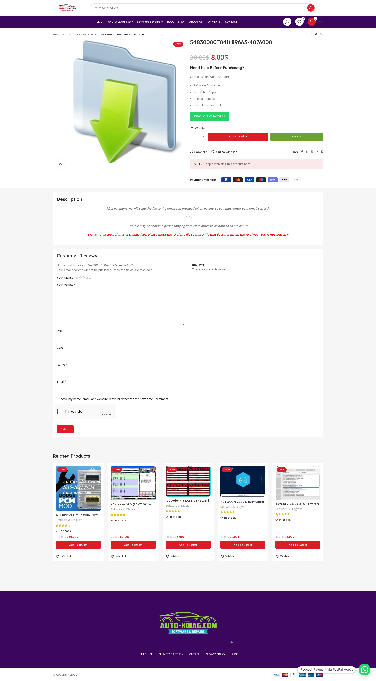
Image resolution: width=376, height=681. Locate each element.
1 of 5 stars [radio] (77, 277)
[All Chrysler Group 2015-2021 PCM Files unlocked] (78, 488)
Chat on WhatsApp (209, 116)
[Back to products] (316, 34)
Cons (60, 347)
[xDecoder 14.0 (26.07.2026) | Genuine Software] (133, 483)
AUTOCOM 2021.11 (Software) (242, 502)
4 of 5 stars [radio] (86, 277)
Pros (60, 331)
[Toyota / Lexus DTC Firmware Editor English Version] (297, 483)
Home (57, 34)
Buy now (296, 136)
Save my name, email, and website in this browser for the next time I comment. (115, 399)
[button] (197, 128)
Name (62, 364)
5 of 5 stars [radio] (90, 277)
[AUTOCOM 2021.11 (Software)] (242, 482)
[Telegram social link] (321, 152)
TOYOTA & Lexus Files (81, 34)
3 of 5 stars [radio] (83, 277)
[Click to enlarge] (61, 164)
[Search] (311, 8)
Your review (66, 284)
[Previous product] (311, 34)
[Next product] (321, 34)
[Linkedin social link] (317, 152)
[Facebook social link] (302, 152)
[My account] (287, 22)
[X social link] (306, 152)
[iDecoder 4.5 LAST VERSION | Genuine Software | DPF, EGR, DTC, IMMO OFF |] (188, 481)
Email (62, 381)
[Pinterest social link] (312, 152)
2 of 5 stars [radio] (80, 277)
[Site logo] (67, 7)
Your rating (64, 277)
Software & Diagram (69, 520)
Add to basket (238, 136)
